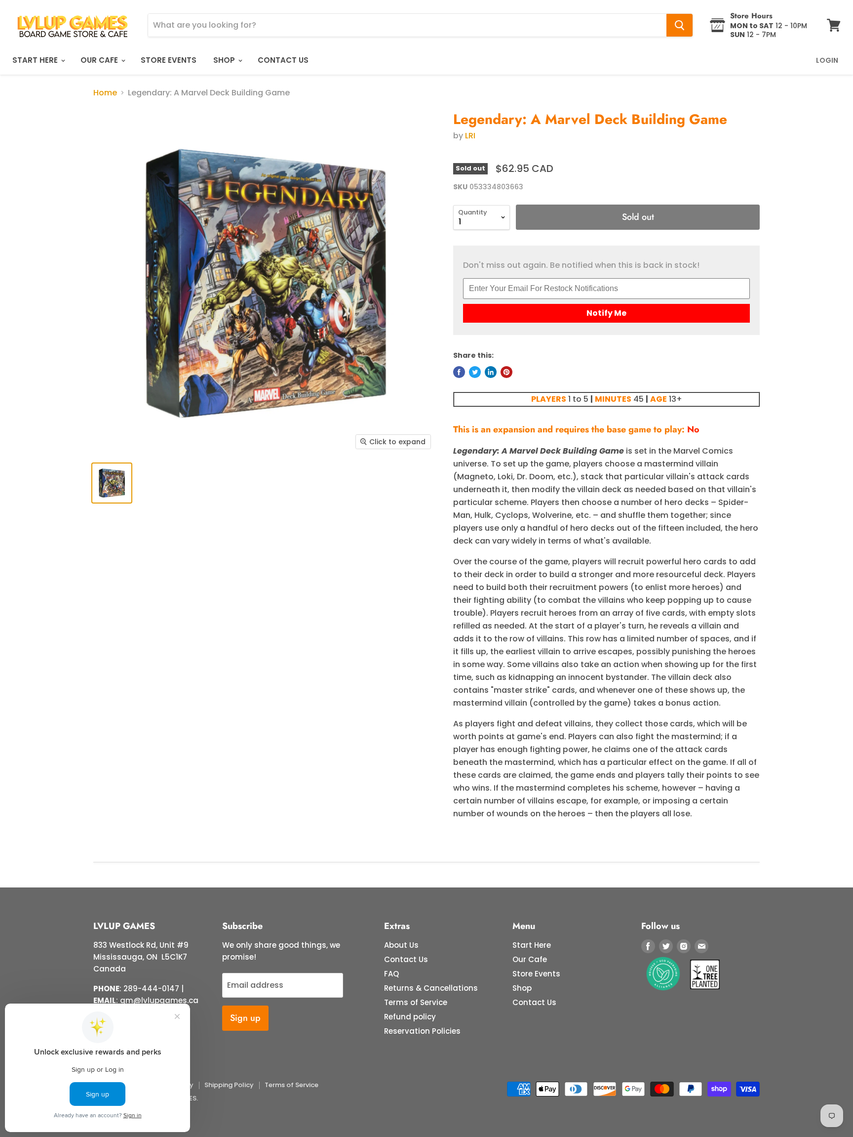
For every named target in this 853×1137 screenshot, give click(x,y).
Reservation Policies (422, 1031)
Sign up (245, 1017)
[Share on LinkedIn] (491, 372)
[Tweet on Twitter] (475, 372)
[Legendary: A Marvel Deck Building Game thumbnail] (111, 483)
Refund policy (410, 1016)
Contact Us (283, 60)
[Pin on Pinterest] (506, 372)
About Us (401, 945)
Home (105, 92)
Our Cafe (100, 60)
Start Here (36, 60)
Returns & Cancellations (431, 988)
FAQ (391, 974)
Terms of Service (415, 1002)
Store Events (168, 60)
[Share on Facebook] (459, 372)
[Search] (679, 25)
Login (827, 60)
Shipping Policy (229, 1085)
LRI (470, 135)
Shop (225, 60)
